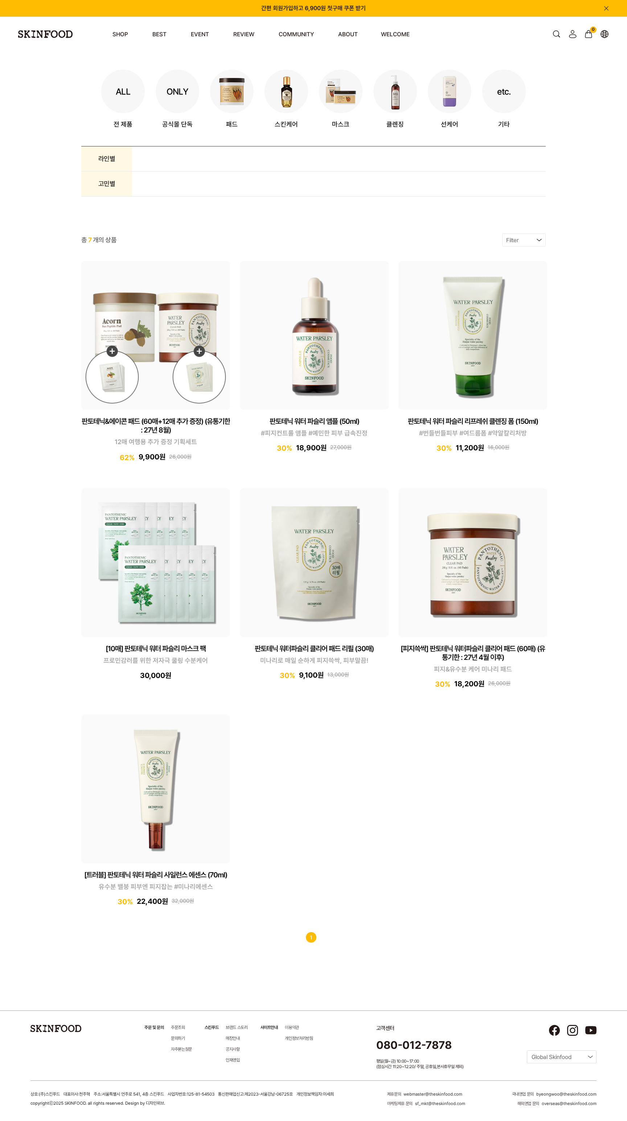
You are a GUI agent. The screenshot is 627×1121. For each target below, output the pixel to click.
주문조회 (178, 1027)
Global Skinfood (551, 1057)
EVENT (200, 34)
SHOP (120, 34)
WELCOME (395, 34)
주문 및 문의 (154, 1027)
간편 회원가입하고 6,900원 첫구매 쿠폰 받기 (313, 8)
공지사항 (233, 1049)
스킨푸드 (211, 1027)
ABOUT (348, 34)
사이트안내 (269, 1027)
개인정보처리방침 (299, 1038)
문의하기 (178, 1038)
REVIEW (243, 34)
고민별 (106, 183)
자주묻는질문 (181, 1049)
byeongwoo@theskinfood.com (566, 1094)
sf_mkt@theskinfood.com (440, 1103)
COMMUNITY (296, 34)
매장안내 (233, 1038)
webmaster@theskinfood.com (432, 1094)
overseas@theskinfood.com (569, 1103)
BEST (159, 34)
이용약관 (292, 1027)
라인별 (106, 158)
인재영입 (233, 1060)
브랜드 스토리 (236, 1027)
